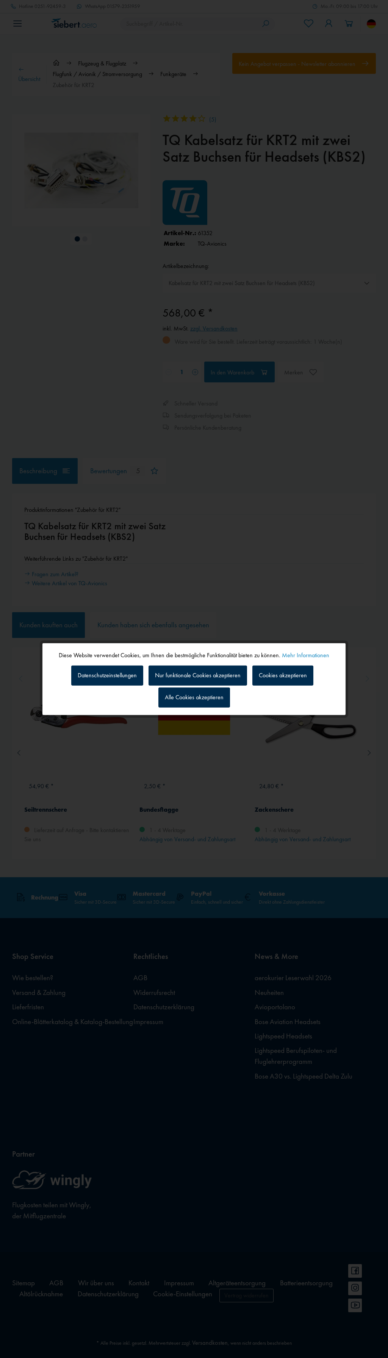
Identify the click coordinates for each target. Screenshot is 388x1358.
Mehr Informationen (305, 655)
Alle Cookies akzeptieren (194, 697)
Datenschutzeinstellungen (107, 675)
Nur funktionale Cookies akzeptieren (198, 675)
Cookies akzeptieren (283, 675)
